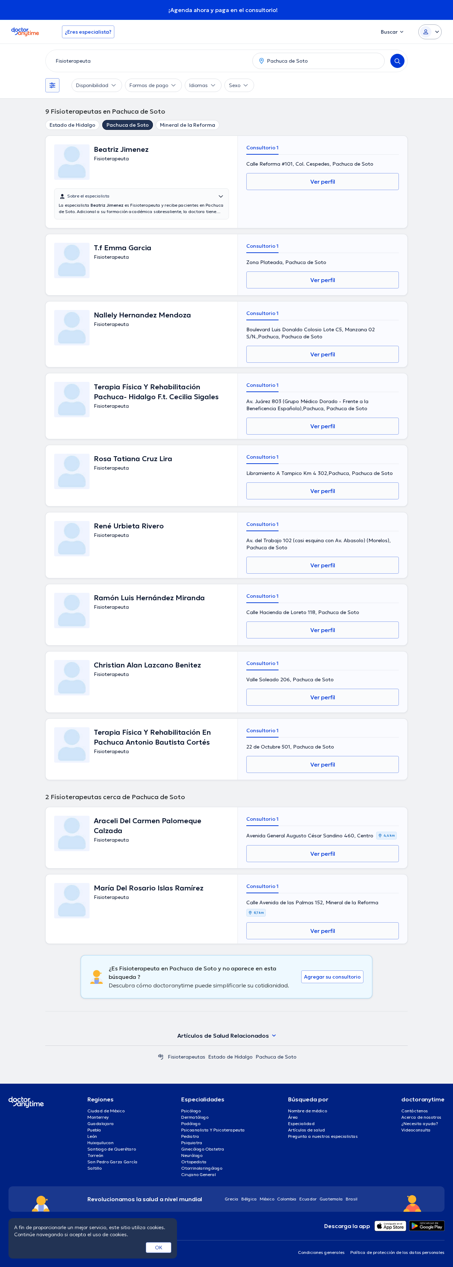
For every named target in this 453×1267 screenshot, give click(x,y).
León (92, 1136)
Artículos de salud (306, 1130)
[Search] (397, 61)
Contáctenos (414, 1110)
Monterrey (98, 1117)
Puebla (94, 1130)
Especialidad (301, 1123)
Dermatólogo (194, 1117)
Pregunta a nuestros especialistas (323, 1136)
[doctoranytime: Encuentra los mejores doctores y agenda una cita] (160, 1057)
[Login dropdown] (430, 31)
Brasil (351, 1199)
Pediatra (190, 1136)
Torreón (95, 1155)
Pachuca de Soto (128, 125)
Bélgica (249, 1199)
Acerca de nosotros (421, 1117)
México (267, 1199)
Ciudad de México (106, 1110)
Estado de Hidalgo (72, 125)
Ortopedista (194, 1161)
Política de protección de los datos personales (397, 1252)
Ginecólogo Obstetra (202, 1149)
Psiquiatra (191, 1142)
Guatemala (331, 1199)
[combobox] (147, 61)
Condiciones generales (321, 1252)
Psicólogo (191, 1110)
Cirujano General (198, 1174)
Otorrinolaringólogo (201, 1168)
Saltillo (94, 1168)
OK (158, 1247)
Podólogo (190, 1123)
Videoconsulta (416, 1130)
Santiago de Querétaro (111, 1149)
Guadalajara (100, 1123)
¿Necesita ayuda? (419, 1123)
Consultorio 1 (262, 147)
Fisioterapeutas (186, 1057)
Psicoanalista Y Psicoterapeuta (213, 1130)
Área (293, 1117)
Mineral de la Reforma (187, 125)
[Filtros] (52, 85)
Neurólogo (191, 1155)
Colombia (287, 1199)
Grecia (232, 1199)
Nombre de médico (307, 1110)
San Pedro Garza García (112, 1161)
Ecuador (308, 1199)
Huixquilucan (100, 1142)
